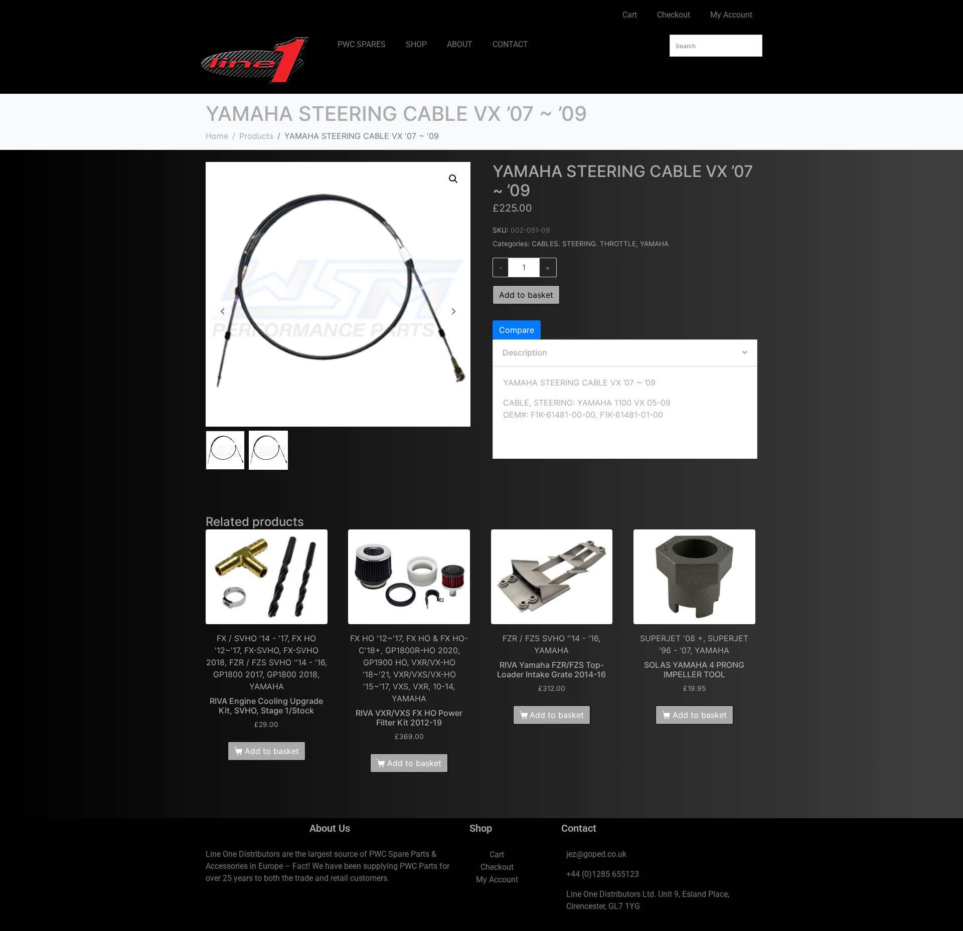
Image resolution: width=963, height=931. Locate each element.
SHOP (416, 44)
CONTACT (510, 44)
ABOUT (459, 44)
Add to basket (526, 295)
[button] (453, 179)
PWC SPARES (362, 44)
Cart (629, 15)
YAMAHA (654, 244)
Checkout (673, 15)
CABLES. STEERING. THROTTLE (584, 244)
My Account (731, 15)
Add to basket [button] (272, 751)
